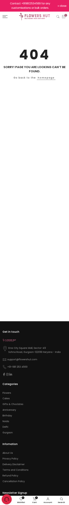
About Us (8, 453)
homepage (46, 77)
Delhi (5, 427)
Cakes (6, 398)
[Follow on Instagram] (7, 374)
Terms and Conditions (15, 470)
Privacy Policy (10, 458)
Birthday (7, 415)
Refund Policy (10, 475)
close (62, 6)
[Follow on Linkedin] (10, 374)
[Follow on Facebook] (4, 374)
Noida (6, 421)
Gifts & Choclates (13, 404)
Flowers (7, 393)
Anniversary (9, 410)
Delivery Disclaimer (14, 464)
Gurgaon (8, 432)
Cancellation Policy (14, 481)
